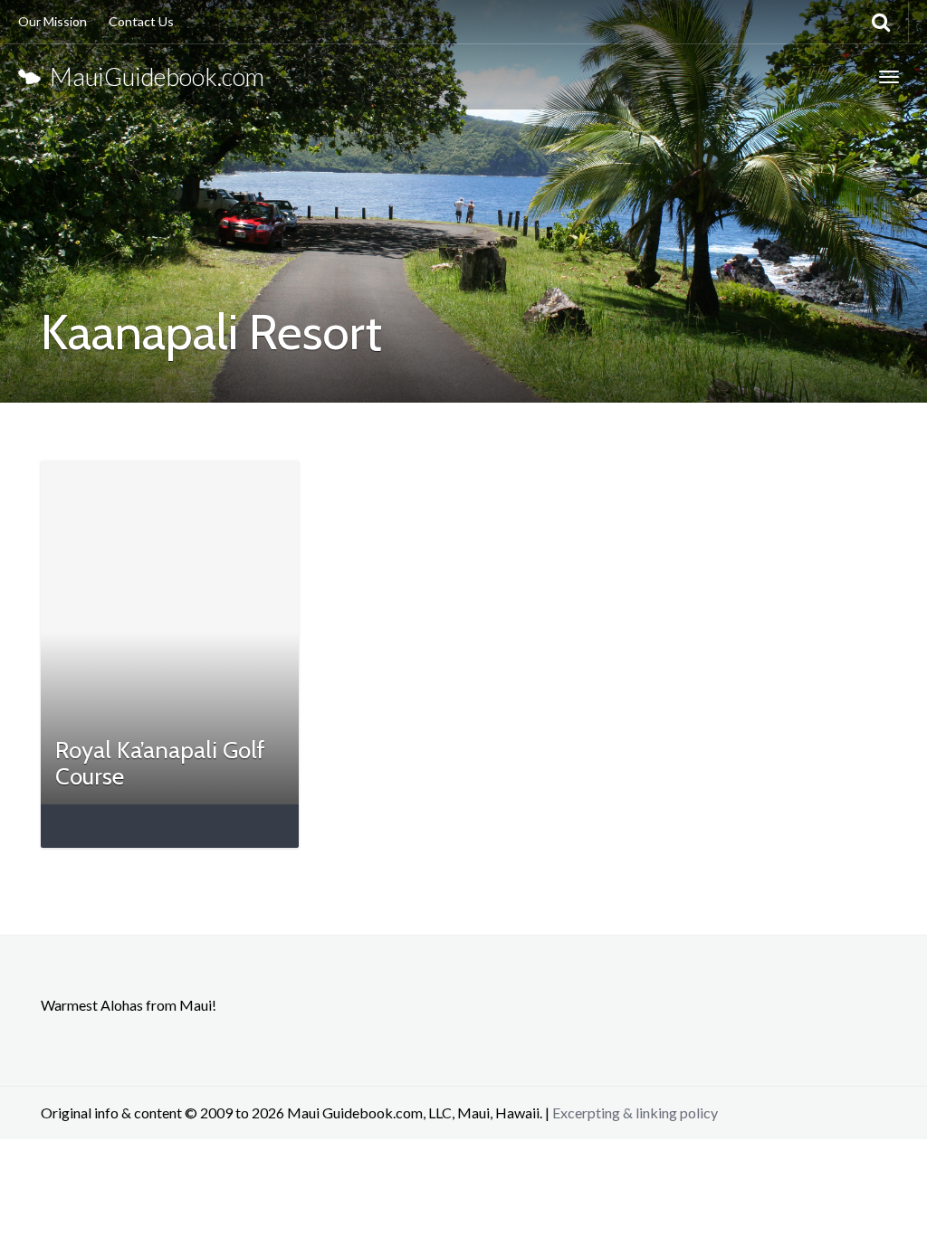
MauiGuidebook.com (152, 76)
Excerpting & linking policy (635, 1112)
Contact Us (141, 21)
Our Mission (52, 21)
